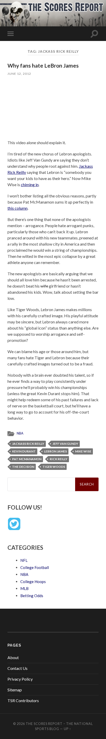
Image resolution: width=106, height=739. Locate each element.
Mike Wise (83, 451)
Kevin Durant (24, 451)
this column (17, 208)
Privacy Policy (20, 679)
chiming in (30, 184)
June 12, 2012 (19, 74)
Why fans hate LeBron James (43, 65)
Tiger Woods (53, 467)
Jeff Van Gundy (65, 444)
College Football (34, 567)
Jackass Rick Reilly (28, 444)
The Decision (23, 467)
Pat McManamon (26, 459)
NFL (24, 560)
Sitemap (14, 689)
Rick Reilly (58, 459)
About (13, 657)
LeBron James (55, 451)
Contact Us (17, 668)
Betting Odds (31, 595)
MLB (24, 588)
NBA (20, 433)
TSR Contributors (23, 700)
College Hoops (33, 581)
